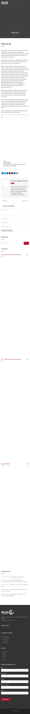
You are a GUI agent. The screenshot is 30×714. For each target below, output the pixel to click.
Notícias (4, 656)
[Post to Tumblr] (10, 173)
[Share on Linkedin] (15, 173)
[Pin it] (12, 173)
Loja (3, 658)
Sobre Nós (4, 651)
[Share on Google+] (7, 173)
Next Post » (25, 200)
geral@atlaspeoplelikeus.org (8, 620)
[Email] (17, 173)
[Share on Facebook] (2, 173)
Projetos (4, 653)
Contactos (4, 659)
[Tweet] (5, 173)
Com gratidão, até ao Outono (17, 577)
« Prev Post (4, 200)
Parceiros (4, 654)
